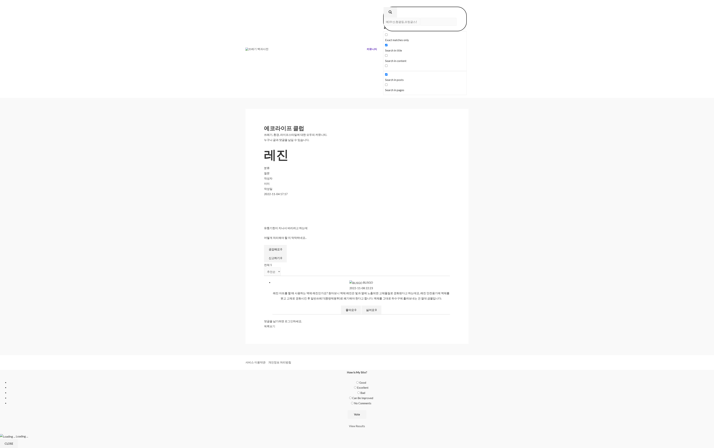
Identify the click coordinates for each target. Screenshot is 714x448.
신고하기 (275, 258)
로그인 (289, 321)
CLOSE (9, 443)
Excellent (363, 387)
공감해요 (275, 249)
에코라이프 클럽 (284, 128)
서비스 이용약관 (255, 362)
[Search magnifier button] (390, 12)
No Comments (362, 403)
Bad (362, 392)
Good (362, 382)
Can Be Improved (362, 398)
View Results (357, 426)
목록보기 (269, 326)
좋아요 (351, 309)
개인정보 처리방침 (279, 362)
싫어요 (371, 309)
